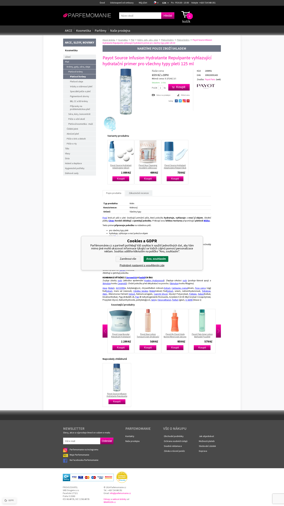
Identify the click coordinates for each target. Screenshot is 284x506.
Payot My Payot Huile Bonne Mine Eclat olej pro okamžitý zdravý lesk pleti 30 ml (173, 335)
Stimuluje (107, 283)
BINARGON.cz (110, 502)
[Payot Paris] (209, 86)
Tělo (67, 148)
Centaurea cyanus (180, 288)
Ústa (67, 158)
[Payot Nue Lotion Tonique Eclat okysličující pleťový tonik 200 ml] (146, 320)
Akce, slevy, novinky (79, 42)
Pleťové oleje (76, 81)
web (218, 79)
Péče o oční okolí (76, 118)
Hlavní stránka (109, 40)
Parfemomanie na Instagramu (84, 449)
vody (120, 280)
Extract (167, 288)
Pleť (67, 61)
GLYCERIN (120, 288)
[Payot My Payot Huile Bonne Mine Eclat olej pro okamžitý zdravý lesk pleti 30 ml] (174, 320)
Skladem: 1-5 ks (159, 82)
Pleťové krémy (75, 71)
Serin (153, 300)
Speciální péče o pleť (80, 91)
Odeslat (107, 441)
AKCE (68, 30)
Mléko (207, 220)
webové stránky (119, 499)
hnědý (142, 277)
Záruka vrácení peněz (174, 450)
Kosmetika (83, 30)
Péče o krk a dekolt (76, 138)
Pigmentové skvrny (79, 96)
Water (111, 288)
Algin (105, 294)
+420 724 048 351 (207, 2)
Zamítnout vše (128, 258)
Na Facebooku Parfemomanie (84, 460)
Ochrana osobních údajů (176, 441)
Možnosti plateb (207, 441)
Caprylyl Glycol (160, 294)
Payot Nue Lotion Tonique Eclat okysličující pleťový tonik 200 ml (146, 335)
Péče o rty (72, 143)
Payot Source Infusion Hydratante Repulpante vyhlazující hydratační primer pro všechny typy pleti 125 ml (117, 394)
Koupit (121, 178)
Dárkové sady (72, 173)
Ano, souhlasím (156, 258)
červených (131, 277)
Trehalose (206, 291)
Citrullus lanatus (140, 291)
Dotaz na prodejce (163, 95)
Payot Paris (210, 79)
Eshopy (107, 499)
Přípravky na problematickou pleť (80, 108)
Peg (137, 297)
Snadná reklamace (173, 446)
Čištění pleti (72, 128)
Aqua (105, 288)
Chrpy (111, 220)
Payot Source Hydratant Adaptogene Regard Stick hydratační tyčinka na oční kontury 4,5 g (175, 166)
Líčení (68, 56)
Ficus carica (200, 288)
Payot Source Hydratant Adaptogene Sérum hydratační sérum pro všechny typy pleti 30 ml (120, 166)
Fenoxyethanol (164, 300)
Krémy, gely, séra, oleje (78, 66)
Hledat (168, 15)
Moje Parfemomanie (80, 454)
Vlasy (67, 153)
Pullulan (193, 294)
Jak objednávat (206, 436)
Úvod (102, 2)
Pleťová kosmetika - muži (80, 123)
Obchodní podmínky (174, 436)
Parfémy (100, 30)
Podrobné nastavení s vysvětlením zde (142, 265)
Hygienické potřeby (74, 168)
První (105, 217)
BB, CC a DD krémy (79, 101)
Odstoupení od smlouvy (122, 2)
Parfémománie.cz (87, 15)
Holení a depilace (73, 163)
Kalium (201, 294)
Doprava (203, 450)
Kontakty (129, 436)
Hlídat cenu (185, 95)
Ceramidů (122, 283)
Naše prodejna (120, 30)
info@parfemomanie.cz (120, 493)
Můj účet (143, 2)
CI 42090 (189, 300)
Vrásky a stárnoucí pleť (81, 86)
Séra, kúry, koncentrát (79, 114)
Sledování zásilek (207, 446)
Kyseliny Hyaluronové (154, 280)
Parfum (175, 300)
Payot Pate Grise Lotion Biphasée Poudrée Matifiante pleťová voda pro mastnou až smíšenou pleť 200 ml (200, 335)
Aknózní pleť (73, 133)
